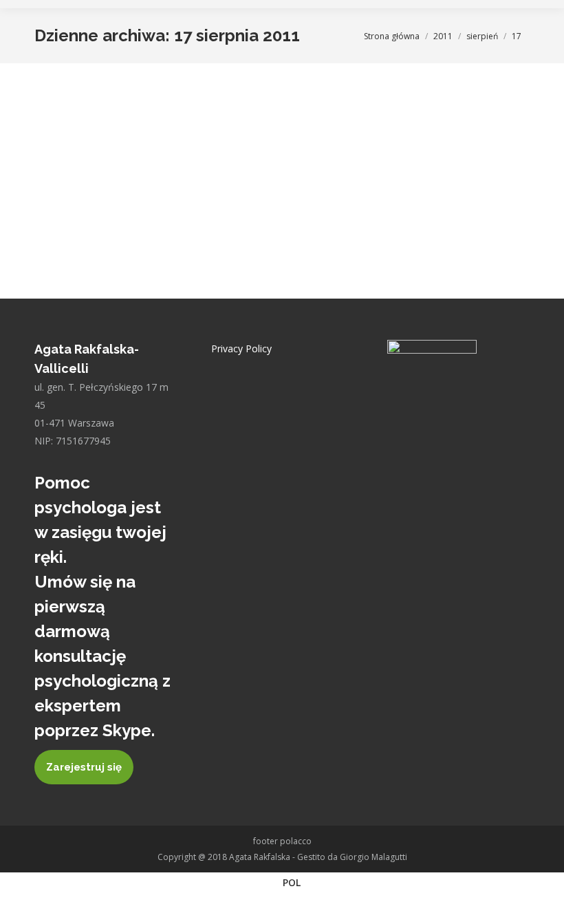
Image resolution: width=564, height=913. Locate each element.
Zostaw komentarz (264, 145)
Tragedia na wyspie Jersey (133, 121)
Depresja (69, 145)
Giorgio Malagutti (373, 857)
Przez (120, 145)
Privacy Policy (241, 348)
